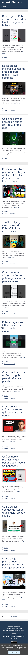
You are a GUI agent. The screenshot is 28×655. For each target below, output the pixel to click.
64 (9, 616)
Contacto (14, 633)
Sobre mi (10, 626)
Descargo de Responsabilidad (14, 628)
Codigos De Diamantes (11, 2)
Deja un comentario (9, 110)
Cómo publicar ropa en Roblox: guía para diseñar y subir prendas (13, 377)
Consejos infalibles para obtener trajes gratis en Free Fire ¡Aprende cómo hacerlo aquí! (13, 175)
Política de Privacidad (8, 630)
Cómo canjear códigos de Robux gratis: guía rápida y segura (13, 511)
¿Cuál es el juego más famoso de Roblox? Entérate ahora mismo (12, 227)
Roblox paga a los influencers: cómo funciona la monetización (12, 327)
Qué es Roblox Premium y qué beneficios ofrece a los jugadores (13, 461)
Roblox (6, 57)
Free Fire (6, 108)
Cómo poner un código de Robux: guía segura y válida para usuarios (14, 277)
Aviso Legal (17, 626)
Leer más (17, 104)
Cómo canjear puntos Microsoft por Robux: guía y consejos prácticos (13, 563)
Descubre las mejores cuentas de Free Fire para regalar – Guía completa (13, 71)
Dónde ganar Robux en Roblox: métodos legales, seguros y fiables (14, 21)
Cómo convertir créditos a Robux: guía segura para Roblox (12, 411)
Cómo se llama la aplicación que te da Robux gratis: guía (12, 123)
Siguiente (13, 616)
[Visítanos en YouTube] (13, 623)
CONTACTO (14, 638)
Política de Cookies (20, 630)
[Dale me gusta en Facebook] (14, 623)
